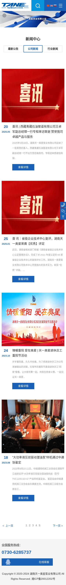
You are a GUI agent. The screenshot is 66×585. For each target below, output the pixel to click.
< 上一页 (8, 525)
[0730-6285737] (63, 205)
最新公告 (13, 48)
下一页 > (58, 525)
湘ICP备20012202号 (43, 578)
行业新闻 (53, 48)
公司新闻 (33, 48)
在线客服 (44, 562)
